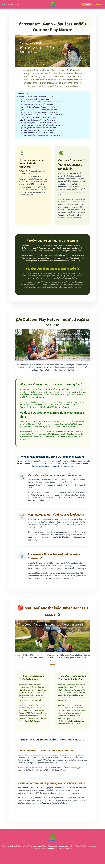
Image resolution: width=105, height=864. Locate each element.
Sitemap (17, 4)
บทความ (10, 4)
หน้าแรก (4, 4)
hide (27, 94)
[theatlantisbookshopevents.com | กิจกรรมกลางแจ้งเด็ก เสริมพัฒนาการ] (53, 4)
